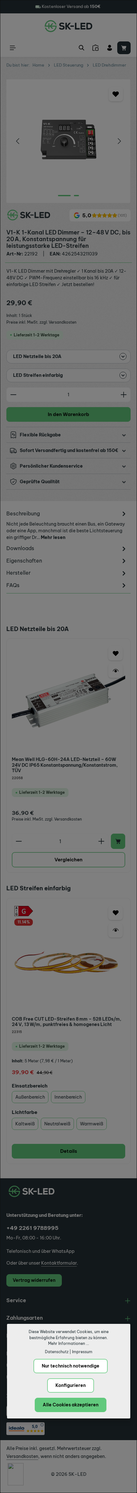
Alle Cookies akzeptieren (70, 1405)
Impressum (82, 1351)
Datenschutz (56, 1351)
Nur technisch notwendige (70, 1366)
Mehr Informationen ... (68, 1343)
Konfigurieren (70, 1385)
